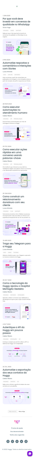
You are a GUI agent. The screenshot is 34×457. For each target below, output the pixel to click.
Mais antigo (22, 411)
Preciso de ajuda (17, 428)
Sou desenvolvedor (17, 431)
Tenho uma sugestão (17, 435)
